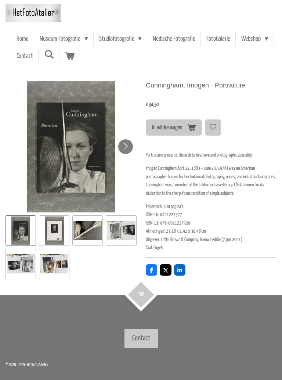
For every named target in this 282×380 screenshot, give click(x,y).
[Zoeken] (49, 55)
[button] (21, 230)
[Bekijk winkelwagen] (69, 56)
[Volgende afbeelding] (125, 146)
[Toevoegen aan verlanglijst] (213, 127)
